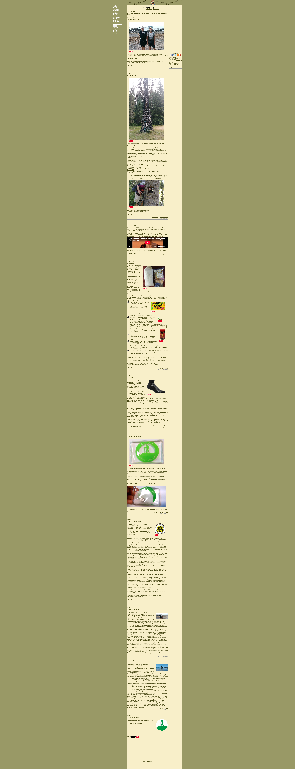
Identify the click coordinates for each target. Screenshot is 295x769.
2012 (128, 14)
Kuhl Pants (177, 61)
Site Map (115, 33)
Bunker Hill (130, 170)
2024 (128, 13)
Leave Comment (164, 66)
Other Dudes (116, 31)
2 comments (155, 66)
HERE (135, 58)
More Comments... (172, 67)
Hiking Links (116, 29)
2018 (148, 13)
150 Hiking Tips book (152, 9)
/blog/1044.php (179, 60)
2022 (135, 13)
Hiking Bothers (116, 18)
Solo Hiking (177, 63)
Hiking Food (116, 13)
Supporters (115, 27)
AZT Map (176, 64)
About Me (115, 30)
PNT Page (137, 591)
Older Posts (130, 730)
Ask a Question (147, 761)
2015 (159, 13)
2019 (145, 13)
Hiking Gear (116, 10)
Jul (135, 11)
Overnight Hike (116, 17)
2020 (142, 13)
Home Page (174, 59)
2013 (165, 13)
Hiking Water (116, 12)
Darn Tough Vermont (157, 421)
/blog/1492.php (177, 58)
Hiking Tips (115, 20)
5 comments (155, 217)
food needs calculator (138, 364)
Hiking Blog (116, 7)
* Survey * (115, 6)
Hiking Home (116, 5)
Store (114, 23)
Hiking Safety (116, 16)
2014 (162, 13)
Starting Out (116, 9)
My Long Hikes (116, 21)
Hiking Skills (116, 14)
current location (131, 722)
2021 (138, 13)
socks (134, 382)
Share (129, 736)
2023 (132, 13)
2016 (155, 13)
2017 (152, 13)
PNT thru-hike (145, 407)
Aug (132, 11)
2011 (132, 14)
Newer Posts (142, 730)
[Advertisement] (175, 28)
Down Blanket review (177, 66)
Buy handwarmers (132, 483)
